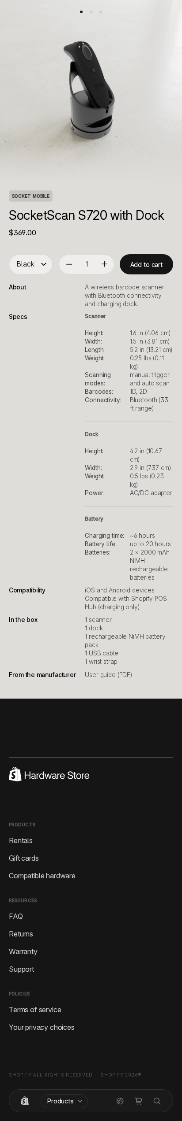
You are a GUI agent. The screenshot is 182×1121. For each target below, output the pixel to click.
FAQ (16, 915)
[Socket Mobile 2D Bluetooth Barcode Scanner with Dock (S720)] (81, 12)
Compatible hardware (42, 875)
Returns (21, 933)
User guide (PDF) (108, 674)
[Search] (157, 1101)
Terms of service (35, 1009)
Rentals (21, 840)
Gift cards (23, 857)
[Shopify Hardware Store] (25, 1101)
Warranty (23, 951)
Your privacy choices (42, 1026)
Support (21, 968)
